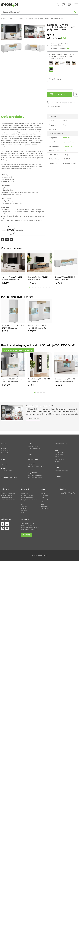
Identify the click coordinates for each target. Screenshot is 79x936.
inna (64, 150)
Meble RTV (66, 138)
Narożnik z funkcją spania (36, 466)
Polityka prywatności (27, 495)
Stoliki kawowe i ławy (9, 477)
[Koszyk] (69, 4)
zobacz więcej (33, 418)
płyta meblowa (68, 142)
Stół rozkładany (59, 454)
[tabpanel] (13, 267)
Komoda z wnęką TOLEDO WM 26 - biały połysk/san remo (65, 380)
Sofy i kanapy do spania (35, 477)
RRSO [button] (64, 38)
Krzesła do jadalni (6, 471)
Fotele (3, 448)
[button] (75, 94)
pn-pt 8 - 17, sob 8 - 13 (63, 102)
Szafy (57, 468)
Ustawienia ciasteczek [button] (8, 500)
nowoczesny (67, 146)
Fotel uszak (4, 453)
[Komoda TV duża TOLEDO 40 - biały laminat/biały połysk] (51, 63)
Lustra (30, 455)
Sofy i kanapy (33, 473)
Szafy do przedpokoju (61, 470)
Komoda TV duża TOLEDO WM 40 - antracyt (38, 278)
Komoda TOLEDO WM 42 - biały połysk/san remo (12, 380)
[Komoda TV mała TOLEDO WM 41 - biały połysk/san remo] (51, 69)
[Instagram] (7, 524)
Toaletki (58, 476)
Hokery (3, 459)
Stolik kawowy (59, 459)
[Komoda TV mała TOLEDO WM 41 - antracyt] (74, 63)
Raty (22, 504)
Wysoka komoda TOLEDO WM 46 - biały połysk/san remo (38, 327)
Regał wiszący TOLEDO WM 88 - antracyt (39, 380)
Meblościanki (33, 459)
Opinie (43, 502)
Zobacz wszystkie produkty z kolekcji (18, 350)
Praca (42, 497)
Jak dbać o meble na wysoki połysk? (39, 406)
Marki (42, 504)
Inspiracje (24, 510)
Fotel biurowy (5, 451)
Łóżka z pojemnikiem (34, 448)
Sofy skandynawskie (61, 443)
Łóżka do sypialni (33, 446)
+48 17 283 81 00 (67, 493)
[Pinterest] (2, 528)
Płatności (24, 506)
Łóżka (30, 444)
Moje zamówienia (6, 495)
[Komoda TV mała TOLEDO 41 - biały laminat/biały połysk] (68, 63)
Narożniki (31, 464)
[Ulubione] (63, 4)
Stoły (57, 450)
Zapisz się (26, 535)
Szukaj (75, 11)
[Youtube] (7, 528)
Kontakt (43, 493)
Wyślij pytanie (55, 106)
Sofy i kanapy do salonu (35, 475)
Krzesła (3, 468)
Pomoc (23, 502)
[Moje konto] (57, 4)
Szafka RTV (58, 461)
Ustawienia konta (6, 497)
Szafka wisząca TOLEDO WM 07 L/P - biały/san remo (13, 327)
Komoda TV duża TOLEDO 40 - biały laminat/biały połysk (12, 278)
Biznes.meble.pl (45, 508)
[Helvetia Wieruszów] (14, 230)
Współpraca (44, 495)
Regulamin (24, 493)
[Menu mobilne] (76, 5)
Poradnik (23, 508)
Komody (4, 464)
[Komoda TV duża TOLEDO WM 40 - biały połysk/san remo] (62, 63)
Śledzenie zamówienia (8, 493)
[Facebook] (2, 524)
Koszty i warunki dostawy (29, 500)
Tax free (23, 513)
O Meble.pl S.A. (45, 500)
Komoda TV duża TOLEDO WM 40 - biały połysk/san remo (65, 278)
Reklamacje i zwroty (27, 497)
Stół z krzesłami (59, 457)
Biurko (3, 444)
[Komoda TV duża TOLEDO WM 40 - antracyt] (57, 63)
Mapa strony (44, 506)
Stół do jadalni (59, 452)
